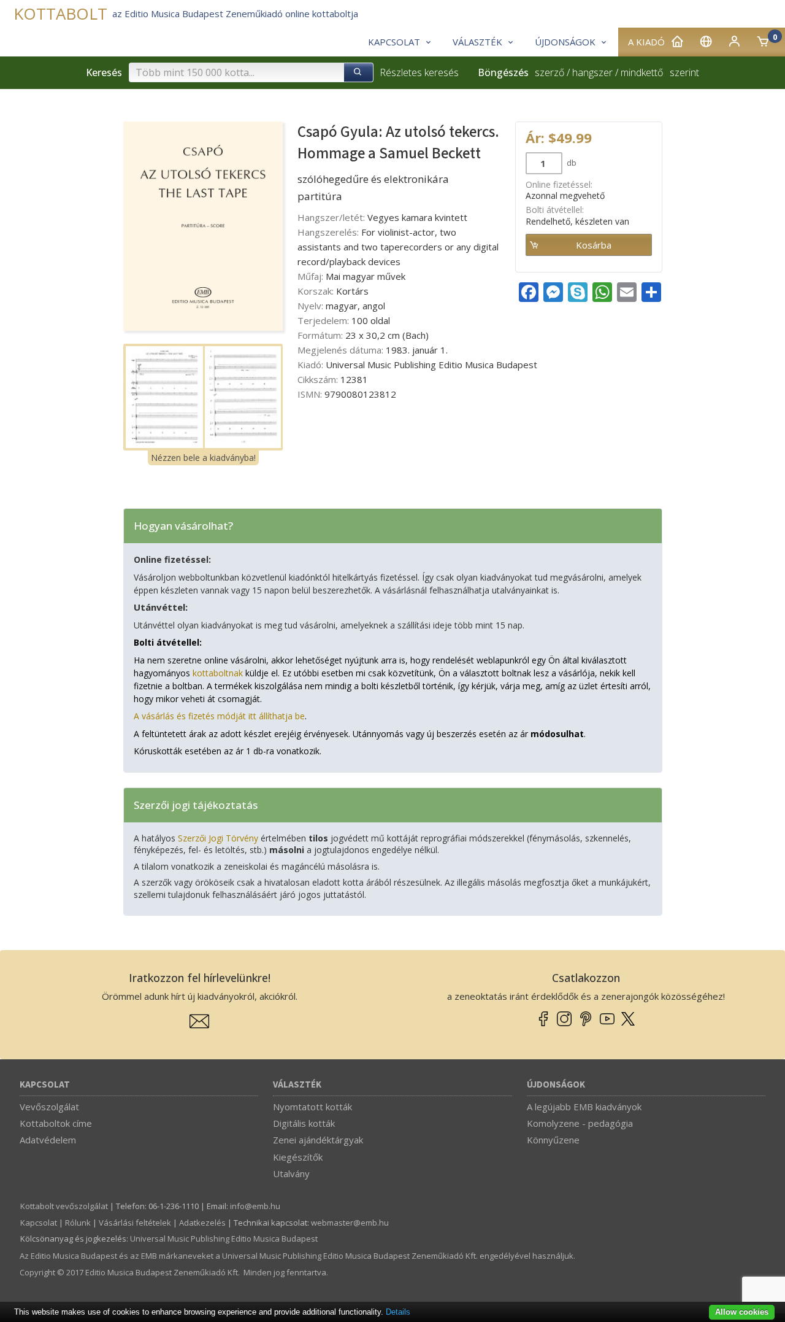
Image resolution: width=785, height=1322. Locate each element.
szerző (549, 72)
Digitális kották (304, 1123)
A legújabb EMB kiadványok (584, 1106)
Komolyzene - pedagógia (580, 1123)
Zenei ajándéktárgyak (318, 1140)
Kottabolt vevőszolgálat (64, 1206)
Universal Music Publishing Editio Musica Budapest (224, 1238)
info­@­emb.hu (255, 1206)
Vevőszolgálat (49, 1106)
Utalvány (291, 1173)
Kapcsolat (45, 1084)
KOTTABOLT (60, 14)
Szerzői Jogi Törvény (218, 838)
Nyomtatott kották (312, 1106)
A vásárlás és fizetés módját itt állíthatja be (219, 716)
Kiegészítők (298, 1157)
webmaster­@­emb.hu (350, 1222)
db (570, 162)
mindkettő (642, 72)
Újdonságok (556, 1084)
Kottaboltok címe (56, 1123)
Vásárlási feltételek (135, 1222)
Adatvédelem (48, 1140)
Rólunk (78, 1222)
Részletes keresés (419, 72)
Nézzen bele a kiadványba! (203, 457)
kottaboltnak (218, 673)
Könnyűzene (553, 1140)
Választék (297, 1084)
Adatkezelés (202, 1222)
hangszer (592, 72)
